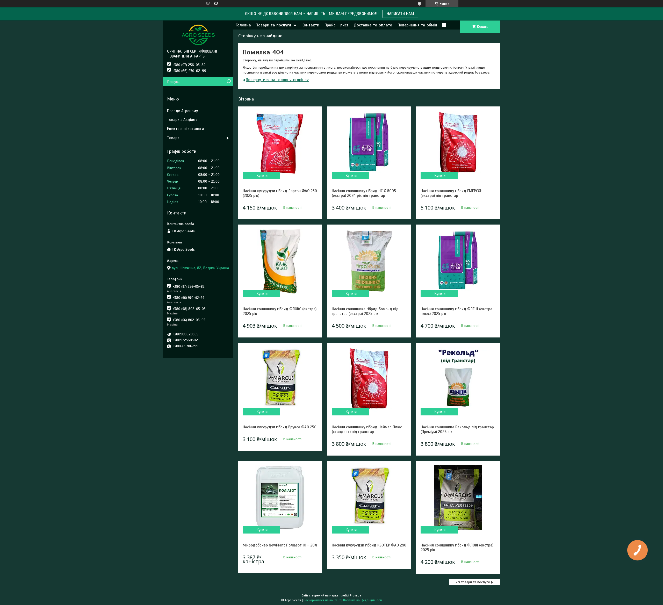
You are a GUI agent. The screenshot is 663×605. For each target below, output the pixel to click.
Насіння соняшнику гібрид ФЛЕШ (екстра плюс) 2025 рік (456, 311)
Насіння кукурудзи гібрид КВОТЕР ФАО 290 (369, 545)
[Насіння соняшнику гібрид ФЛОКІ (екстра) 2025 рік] (458, 497)
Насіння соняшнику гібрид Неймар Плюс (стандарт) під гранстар (367, 429)
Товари (173, 137)
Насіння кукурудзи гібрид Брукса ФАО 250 (279, 427)
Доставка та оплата (373, 25)
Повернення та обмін (417, 25)
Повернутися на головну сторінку (277, 79)
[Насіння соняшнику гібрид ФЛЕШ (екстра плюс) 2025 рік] (458, 261)
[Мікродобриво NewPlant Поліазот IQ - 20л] (280, 497)
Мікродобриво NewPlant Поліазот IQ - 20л (280, 545)
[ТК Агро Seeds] (198, 34)
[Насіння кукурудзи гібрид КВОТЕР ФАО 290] (369, 497)
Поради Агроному (182, 111)
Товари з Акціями (182, 119)
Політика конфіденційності (362, 600)
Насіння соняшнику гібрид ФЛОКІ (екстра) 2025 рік (457, 547)
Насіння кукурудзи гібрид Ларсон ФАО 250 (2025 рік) (280, 193)
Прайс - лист (337, 25)
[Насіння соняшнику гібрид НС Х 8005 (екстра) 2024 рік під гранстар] (369, 143)
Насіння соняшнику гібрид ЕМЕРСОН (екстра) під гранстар (451, 193)
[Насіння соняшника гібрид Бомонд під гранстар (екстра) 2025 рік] (369, 261)
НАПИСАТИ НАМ (400, 13)
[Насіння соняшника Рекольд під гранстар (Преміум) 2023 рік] (458, 379)
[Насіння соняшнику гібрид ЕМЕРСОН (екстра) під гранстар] (458, 143)
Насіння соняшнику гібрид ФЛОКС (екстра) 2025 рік (279, 311)
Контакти (310, 25)
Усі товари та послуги (473, 582)
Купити (262, 175)
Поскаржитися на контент (322, 600)
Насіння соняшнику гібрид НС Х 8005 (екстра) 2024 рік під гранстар (364, 193)
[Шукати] (228, 81)
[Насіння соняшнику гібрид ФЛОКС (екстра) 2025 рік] (280, 261)
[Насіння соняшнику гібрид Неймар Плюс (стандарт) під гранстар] (369, 379)
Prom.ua (355, 595)
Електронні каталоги (185, 128)
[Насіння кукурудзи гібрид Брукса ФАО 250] (280, 379)
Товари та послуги (273, 25)
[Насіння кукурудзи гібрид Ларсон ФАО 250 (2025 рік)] (280, 143)
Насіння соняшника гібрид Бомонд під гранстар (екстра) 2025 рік (365, 311)
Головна (243, 25)
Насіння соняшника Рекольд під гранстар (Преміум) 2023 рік (457, 429)
